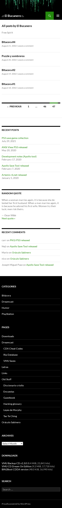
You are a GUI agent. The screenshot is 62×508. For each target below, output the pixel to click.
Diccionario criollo (13, 385)
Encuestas (8, 391)
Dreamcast (7, 301)
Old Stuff (6, 379)
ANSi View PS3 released (14, 147)
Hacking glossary (12, 403)
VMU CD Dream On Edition (17, 466)
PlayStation (8, 313)
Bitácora (6, 295)
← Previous (14, 106)
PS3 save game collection (15, 138)
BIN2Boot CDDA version (15, 469)
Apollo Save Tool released (15, 165)
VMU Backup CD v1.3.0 (14, 463)
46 (44, 106)
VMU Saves (9, 360)
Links (4, 373)
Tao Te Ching (10, 416)
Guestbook (9, 397)
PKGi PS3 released (20, 240)
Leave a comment (25, 46)
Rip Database (10, 354)
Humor (5, 307)
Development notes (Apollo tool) (19, 156)
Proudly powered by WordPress (16, 504)
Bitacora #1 (8, 83)
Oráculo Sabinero (21, 252)
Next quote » (8, 218)
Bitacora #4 (8, 42)
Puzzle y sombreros (13, 56)
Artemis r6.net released (14, 174)
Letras (5, 367)
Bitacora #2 (8, 69)
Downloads (8, 336)
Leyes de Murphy (12, 410)
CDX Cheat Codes (13, 348)
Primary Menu (58, 16)
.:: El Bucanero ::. (13, 16)
